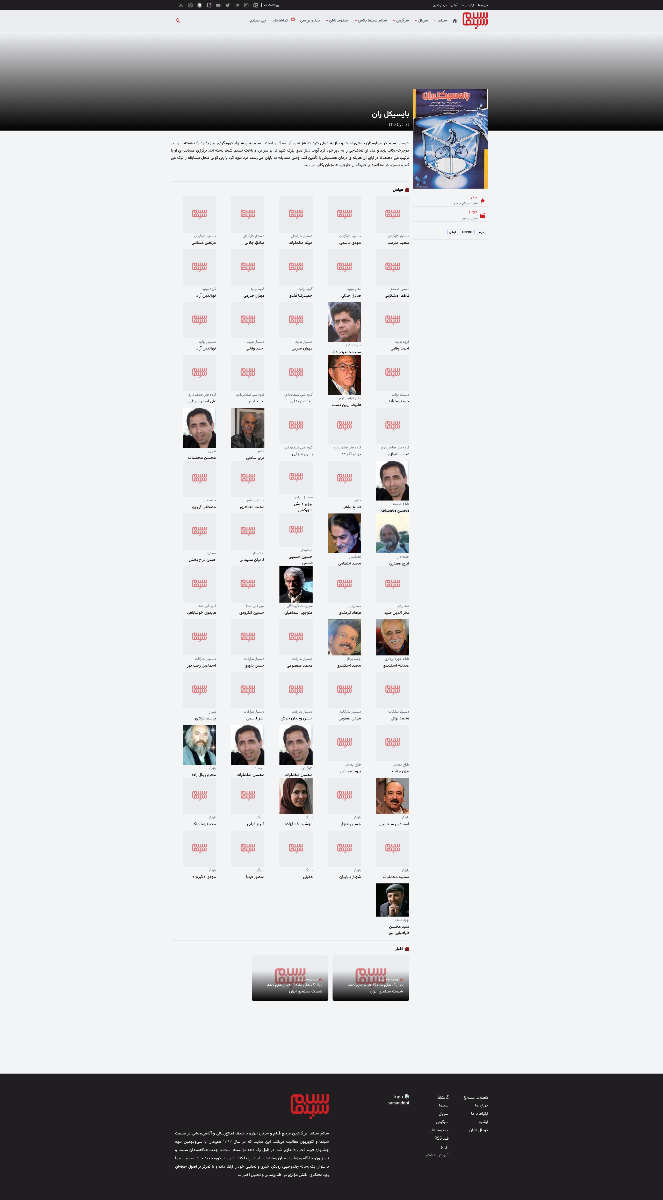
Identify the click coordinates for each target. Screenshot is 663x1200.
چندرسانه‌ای (339, 21)
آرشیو (454, 5)
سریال (423, 21)
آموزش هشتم (437, 1155)
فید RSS (442, 1138)
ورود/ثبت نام (271, 5)
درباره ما (483, 5)
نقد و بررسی (310, 21)
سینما (442, 21)
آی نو (445, 1147)
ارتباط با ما (468, 5)
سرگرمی (402, 21)
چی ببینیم (258, 21)
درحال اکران (440, 5)
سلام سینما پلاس (372, 21)
